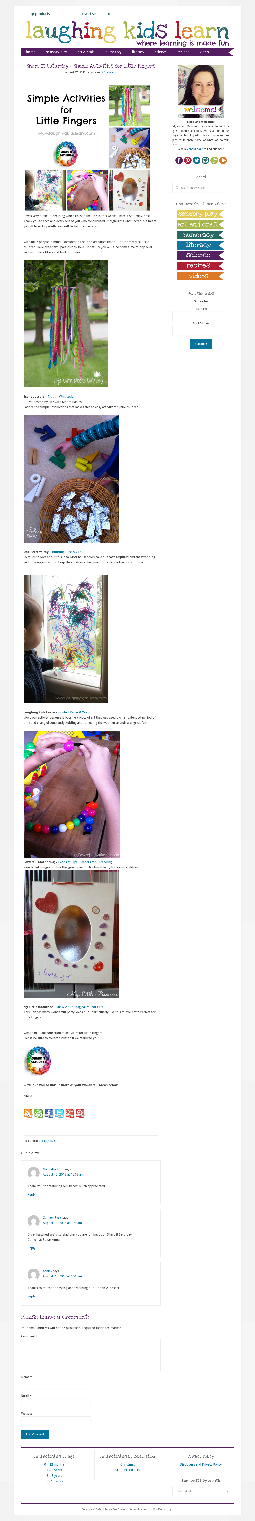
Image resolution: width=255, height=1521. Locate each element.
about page (196, 149)
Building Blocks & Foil (68, 552)
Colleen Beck (52, 1218)
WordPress (159, 1509)
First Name (200, 308)
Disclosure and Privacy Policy (201, 1464)
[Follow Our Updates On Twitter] (59, 1117)
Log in (170, 1509)
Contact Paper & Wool (74, 712)
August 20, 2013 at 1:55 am (62, 1276)
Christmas (127, 1464)
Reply (32, 1194)
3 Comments (109, 72)
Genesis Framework (140, 1509)
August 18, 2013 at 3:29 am (62, 1223)
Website (27, 1414)
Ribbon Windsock (60, 397)
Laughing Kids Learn (127, 38)
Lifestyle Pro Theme (114, 1509)
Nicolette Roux (53, 1169)
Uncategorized (47, 1140)
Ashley (47, 1271)
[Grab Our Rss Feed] (28, 1117)
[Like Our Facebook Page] (49, 1117)
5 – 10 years (54, 1481)
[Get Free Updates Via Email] (38, 1117)
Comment (29, 1336)
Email (26, 1395)
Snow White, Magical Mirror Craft (80, 1007)
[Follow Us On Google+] (70, 1117)
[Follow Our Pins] (80, 1117)
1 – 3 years (54, 1470)
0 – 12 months (54, 1464)
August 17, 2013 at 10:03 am (63, 1174)
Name (26, 1377)
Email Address (200, 323)
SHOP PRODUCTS (127, 1470)
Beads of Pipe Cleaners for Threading (85, 862)
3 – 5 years (54, 1476)
